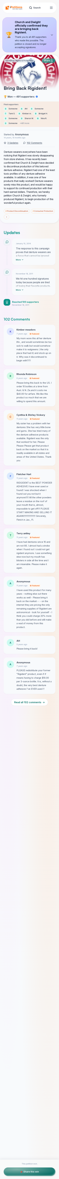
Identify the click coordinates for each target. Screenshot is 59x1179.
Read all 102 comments (29, 702)
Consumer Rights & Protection (19, 60)
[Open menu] (51, 7)
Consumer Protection (43, 211)
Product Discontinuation (16, 211)
